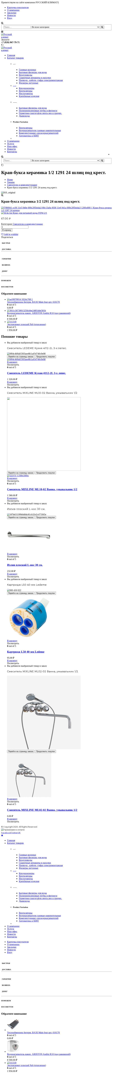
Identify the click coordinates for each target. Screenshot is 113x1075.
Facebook (6, 832)
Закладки (11, 12)
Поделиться (7, 237)
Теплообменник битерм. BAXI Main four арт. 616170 (33, 302)
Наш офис (12, 146)
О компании (13, 10)
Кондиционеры (26, 88)
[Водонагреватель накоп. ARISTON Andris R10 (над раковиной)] (59, 310)
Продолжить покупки (45, 356)
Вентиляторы (25, 91)
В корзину (6, 230)
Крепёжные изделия (29, 96)
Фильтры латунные (28, 83)
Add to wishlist (11, 234)
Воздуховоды (25, 75)
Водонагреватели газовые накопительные (40, 130)
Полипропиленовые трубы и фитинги (38, 110)
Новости (11, 15)
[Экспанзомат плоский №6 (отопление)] (59, 321)
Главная (11, 55)
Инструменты (26, 93)
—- (14, 85)
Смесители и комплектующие (28, 224)
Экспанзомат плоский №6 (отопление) (26, 324)
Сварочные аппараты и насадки (35, 77)
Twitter (14, 832)
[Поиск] (102, 27)
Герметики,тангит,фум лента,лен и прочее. (40, 113)
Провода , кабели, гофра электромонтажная (41, 80)
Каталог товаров (15, 58)
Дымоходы (24, 116)
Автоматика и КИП (29, 135)
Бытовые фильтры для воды (33, 72)
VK (19, 832)
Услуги (10, 143)
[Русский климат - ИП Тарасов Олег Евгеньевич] (9, 37)
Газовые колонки (27, 69)
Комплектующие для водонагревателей (38, 133)
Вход (9, 18)
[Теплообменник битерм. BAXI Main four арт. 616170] (59, 299)
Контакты (12, 151)
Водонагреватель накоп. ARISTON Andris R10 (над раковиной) (39, 313)
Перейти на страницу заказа (20, 356)
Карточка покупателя (18, 7)
